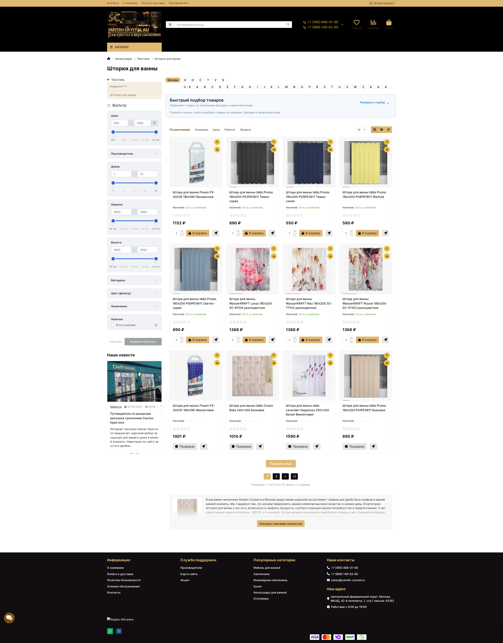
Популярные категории (274, 560)
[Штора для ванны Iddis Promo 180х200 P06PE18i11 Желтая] (365, 162)
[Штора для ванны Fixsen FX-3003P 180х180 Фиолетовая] (196, 376)
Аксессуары (123, 58)
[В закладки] (217, 142)
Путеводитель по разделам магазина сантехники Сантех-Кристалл (132, 418)
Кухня (257, 586)
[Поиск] (288, 24)
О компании (130, 3)
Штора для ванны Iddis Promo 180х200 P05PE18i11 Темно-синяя (308, 196)
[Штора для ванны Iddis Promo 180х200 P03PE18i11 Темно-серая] (252, 162)
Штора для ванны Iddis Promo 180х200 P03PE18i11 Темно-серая (251, 196)
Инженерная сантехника (270, 580)
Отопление (261, 598)
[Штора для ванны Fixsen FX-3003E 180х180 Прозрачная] (196, 162)
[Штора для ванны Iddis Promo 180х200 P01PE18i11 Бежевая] (365, 376)
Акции (184, 580)
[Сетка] (374, 129)
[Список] (381, 129)
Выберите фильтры (143, 341)
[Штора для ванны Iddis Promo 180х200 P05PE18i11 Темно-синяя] (309, 162)
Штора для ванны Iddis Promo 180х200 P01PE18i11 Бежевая (364, 408)
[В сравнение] (217, 149)
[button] (108, 406)
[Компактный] (388, 129)
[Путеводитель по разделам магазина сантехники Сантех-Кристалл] (134, 381)
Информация (118, 560)
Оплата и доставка (153, 3)
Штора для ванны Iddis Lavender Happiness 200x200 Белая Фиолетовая (307, 410)
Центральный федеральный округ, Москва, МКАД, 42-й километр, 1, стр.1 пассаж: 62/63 (362, 598)
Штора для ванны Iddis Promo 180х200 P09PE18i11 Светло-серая (194, 303)
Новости (115, 406)
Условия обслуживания (123, 586)
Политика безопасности (124, 580)
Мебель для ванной (266, 567)
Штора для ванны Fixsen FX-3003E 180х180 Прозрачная (194, 194)
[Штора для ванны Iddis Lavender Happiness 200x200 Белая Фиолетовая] (309, 376)
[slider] (113, 132)
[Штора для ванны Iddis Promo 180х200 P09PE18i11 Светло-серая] (196, 269)
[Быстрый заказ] (216, 233)
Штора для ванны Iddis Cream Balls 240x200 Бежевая (251, 408)
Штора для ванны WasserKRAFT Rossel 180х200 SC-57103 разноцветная (364, 303)
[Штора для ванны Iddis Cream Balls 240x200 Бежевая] (252, 376)
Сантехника (261, 574)
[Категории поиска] (170, 24)
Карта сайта (188, 574)
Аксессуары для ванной (270, 592)
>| (294, 476)
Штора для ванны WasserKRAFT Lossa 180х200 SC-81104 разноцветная (250, 303)
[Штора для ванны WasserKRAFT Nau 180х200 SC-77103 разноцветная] (309, 269)
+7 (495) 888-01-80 (322, 22)
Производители (178, 3)
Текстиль (143, 58)
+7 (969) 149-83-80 (322, 27)
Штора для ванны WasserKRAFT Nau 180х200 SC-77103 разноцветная (309, 303)
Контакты (113, 3)
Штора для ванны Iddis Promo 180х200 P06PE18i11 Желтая (364, 194)
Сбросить (115, 341)
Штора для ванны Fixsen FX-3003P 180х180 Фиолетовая (194, 408)
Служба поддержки (198, 560)
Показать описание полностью (280, 523)
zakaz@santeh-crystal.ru (348, 580)
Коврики (118, 86)
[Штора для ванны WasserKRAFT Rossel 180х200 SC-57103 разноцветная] (365, 269)
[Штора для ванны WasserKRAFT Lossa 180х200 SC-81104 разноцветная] (252, 269)
